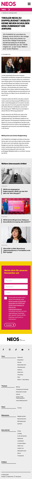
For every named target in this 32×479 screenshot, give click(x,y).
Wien (18, 377)
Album (19, 453)
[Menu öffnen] (29, 3)
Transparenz (20, 455)
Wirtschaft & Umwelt (21, 392)
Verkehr (18, 394)
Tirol (3, 9)
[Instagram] (9, 349)
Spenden (19, 423)
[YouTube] (22, 349)
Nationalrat (20, 438)
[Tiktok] (16, 349)
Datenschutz (10, 476)
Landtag (19, 433)
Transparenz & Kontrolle (22, 389)
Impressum (18, 476)
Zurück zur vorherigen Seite (10, 13)
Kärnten (19, 362)
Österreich (20, 357)
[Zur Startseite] (12, 4)
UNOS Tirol (20, 445)
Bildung (18, 387)
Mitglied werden (21, 416)
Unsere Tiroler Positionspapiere (20, 397)
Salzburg (19, 369)
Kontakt (3, 476)
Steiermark (20, 372)
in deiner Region (21, 443)
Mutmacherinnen (21, 418)
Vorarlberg (20, 374)
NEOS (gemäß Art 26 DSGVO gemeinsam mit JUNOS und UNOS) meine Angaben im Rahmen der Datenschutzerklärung (17, 305)
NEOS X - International (23, 379)
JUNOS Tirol (20, 448)
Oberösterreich (21, 367)
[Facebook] (3, 349)
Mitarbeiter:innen (21, 450)
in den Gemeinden (22, 436)
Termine (19, 408)
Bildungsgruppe (21, 421)
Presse (19, 431)
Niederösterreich (21, 364)
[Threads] (28, 349)
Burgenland (20, 360)
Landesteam (20, 441)
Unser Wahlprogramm (21, 400)
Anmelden (9, 325)
